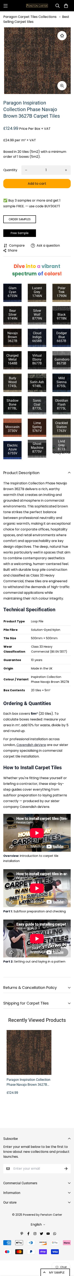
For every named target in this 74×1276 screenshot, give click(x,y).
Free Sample (20, 233)
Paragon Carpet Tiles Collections (30, 16)
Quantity (10, 170)
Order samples (20, 219)
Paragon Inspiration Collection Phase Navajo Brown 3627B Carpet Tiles (28, 1082)
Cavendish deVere (31, 744)
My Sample (57, 1272)
